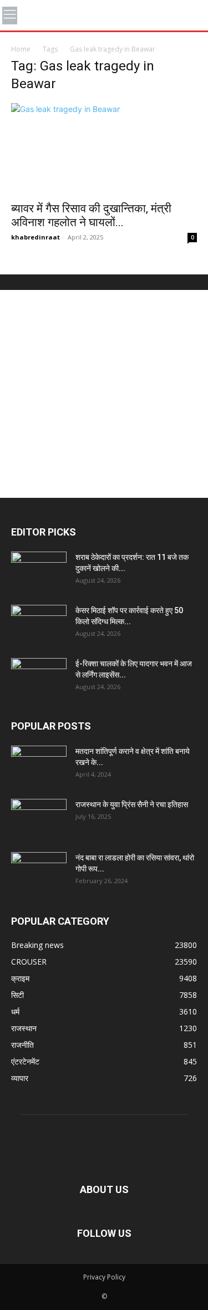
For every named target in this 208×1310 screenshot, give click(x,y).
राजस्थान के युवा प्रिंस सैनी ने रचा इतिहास (131, 804)
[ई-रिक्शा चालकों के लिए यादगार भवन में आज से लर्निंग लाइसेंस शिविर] (39, 677)
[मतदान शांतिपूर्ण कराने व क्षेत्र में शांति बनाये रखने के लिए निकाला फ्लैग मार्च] (39, 765)
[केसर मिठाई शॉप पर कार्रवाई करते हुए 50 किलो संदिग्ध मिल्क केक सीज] (39, 624)
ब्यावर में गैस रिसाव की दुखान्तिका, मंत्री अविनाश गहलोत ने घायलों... (91, 215)
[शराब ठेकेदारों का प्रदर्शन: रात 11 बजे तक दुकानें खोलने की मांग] (39, 571)
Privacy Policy (104, 1277)
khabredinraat (35, 237)
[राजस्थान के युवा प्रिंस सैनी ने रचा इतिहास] (39, 818)
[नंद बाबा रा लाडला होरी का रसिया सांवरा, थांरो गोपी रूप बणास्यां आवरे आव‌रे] (39, 871)
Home (21, 49)
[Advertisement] (104, 394)
